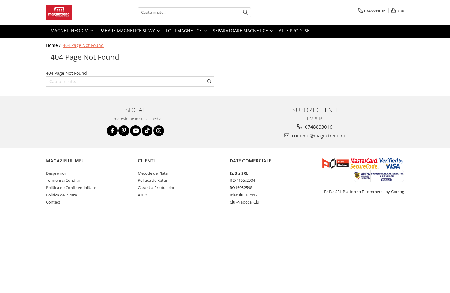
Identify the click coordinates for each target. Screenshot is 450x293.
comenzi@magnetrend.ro (318, 135)
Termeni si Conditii (63, 180)
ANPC (143, 195)
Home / (54, 45)
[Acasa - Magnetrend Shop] (76, 12)
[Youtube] (135, 130)
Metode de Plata (153, 173)
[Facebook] (112, 130)
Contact (53, 202)
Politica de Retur (152, 180)
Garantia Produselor (156, 187)
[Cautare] (245, 12)
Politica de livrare (61, 195)
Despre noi (56, 173)
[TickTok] (147, 130)
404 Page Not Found (83, 45)
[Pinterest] (123, 130)
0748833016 (318, 127)
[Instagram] (158, 130)
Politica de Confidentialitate (71, 187)
